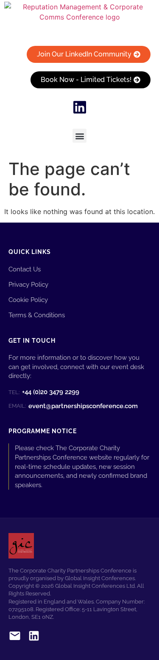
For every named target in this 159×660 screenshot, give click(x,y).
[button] (79, 136)
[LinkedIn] (34, 637)
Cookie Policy (28, 299)
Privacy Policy (28, 284)
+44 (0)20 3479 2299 (43, 392)
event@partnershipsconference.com (73, 406)
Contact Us (24, 269)
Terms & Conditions (36, 315)
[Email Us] (14, 637)
